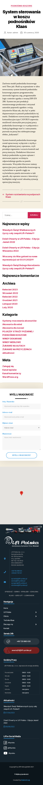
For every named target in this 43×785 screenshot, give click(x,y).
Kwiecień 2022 (10, 296)
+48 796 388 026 (16, 571)
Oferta (6, 616)
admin (15, 32)
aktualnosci (8, 353)
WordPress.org (10, 377)
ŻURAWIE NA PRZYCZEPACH (17, 349)
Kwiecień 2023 (10, 289)
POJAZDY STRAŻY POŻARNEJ (17, 331)
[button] (21, 493)
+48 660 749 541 (16, 573)
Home (6, 608)
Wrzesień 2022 (10, 293)
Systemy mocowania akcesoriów (19, 321)
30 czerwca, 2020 (31, 32)
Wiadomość (6, 434)
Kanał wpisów (9, 370)
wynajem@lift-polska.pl (19, 583)
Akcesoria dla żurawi (13, 328)
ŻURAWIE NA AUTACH (13, 346)
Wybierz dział (7, 423)
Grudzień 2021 (10, 300)
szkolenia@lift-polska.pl (19, 585)
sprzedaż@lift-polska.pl (19, 579)
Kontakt (6, 628)
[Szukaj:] (14, 215)
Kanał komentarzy (11, 373)
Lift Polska (7, 612)
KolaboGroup (25, 780)
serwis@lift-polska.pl (18, 581)
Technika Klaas (9, 620)
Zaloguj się (8, 366)
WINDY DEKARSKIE (12, 338)
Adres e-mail (7, 412)
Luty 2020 (7, 307)
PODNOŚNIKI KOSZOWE (21, 6)
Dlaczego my (8, 624)
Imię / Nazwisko (8, 402)
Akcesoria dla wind (12, 324)
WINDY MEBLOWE (11, 342)
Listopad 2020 (10, 304)
